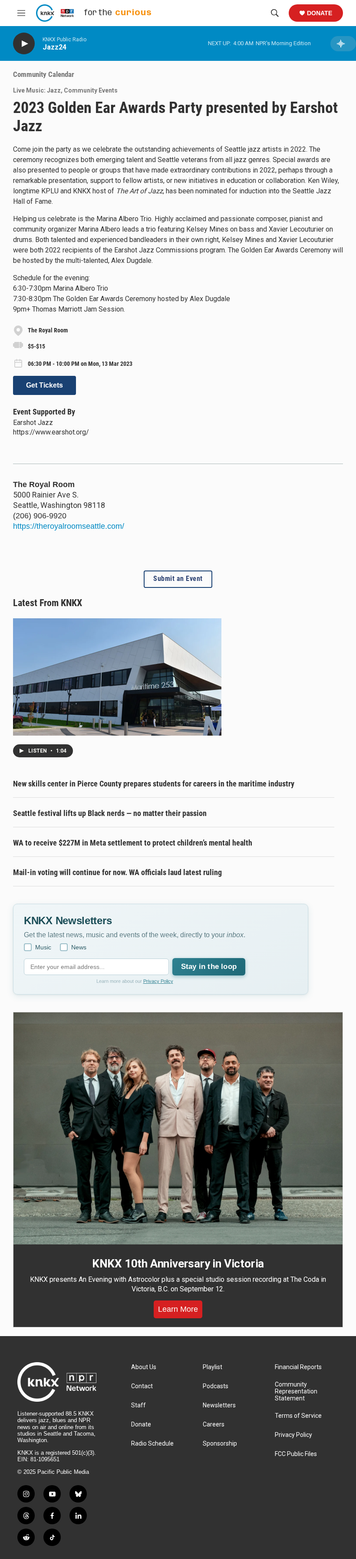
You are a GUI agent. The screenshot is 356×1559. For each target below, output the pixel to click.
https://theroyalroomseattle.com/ (68, 526)
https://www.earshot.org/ (51, 432)
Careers (213, 1424)
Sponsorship (220, 1443)
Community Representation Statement (296, 1391)
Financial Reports (298, 1367)
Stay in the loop (209, 966)
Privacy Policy (158, 981)
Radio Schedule (152, 1443)
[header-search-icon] (275, 13)
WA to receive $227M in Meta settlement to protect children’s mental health (132, 842)
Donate (319, 13)
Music (43, 947)
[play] (24, 44)
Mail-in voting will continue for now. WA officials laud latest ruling (117, 872)
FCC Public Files (296, 1454)
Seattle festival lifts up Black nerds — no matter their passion (110, 813)
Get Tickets (44, 385)
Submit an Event (178, 579)
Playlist (212, 1367)
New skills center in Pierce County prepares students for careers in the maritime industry (153, 783)
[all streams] (343, 43)
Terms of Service (298, 1416)
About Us (143, 1367)
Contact (142, 1386)
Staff (138, 1405)
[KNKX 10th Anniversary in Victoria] (178, 1128)
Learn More (178, 1309)
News (78, 947)
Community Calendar (43, 74)
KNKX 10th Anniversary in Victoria (178, 1263)
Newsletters (219, 1405)
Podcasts (215, 1386)
